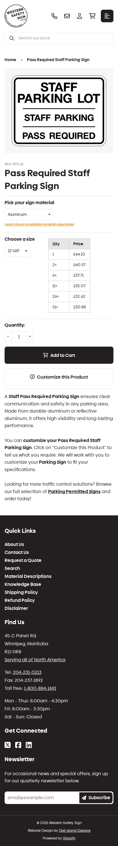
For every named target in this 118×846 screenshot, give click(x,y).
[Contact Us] (67, 16)
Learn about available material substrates (39, 224)
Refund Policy (20, 600)
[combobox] (64, 38)
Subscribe (99, 798)
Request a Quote (23, 560)
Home (10, 60)
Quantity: (15, 325)
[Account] (79, 16)
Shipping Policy (21, 592)
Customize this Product (62, 377)
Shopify (69, 838)
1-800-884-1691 (40, 688)
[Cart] (92, 16)
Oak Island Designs (75, 831)
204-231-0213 (27, 672)
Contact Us (17, 552)
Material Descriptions (28, 576)
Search (12, 568)
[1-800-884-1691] (54, 16)
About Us (14, 544)
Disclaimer (16, 608)
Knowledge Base (23, 584)
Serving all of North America (35, 659)
